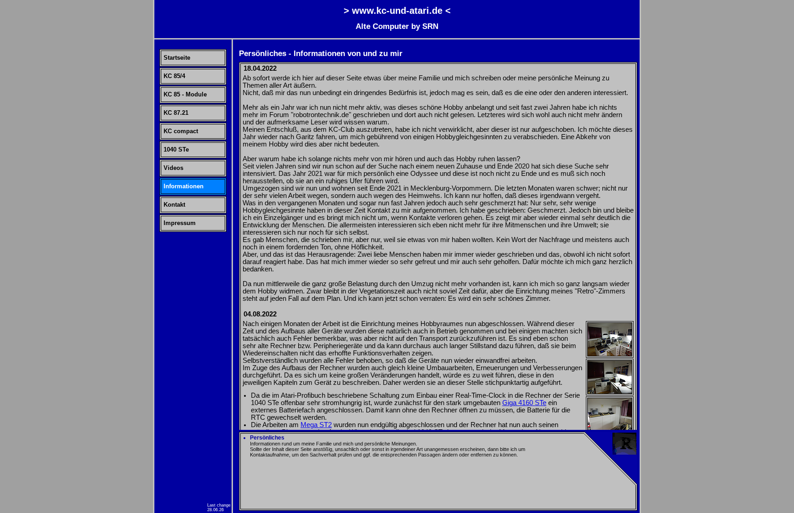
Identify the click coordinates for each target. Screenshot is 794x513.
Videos (173, 167)
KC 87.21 (176, 112)
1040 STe (176, 149)
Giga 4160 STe (524, 402)
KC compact (181, 131)
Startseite (177, 57)
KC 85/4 (174, 76)
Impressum (180, 223)
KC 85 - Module (185, 94)
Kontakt (174, 204)
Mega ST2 (316, 424)
